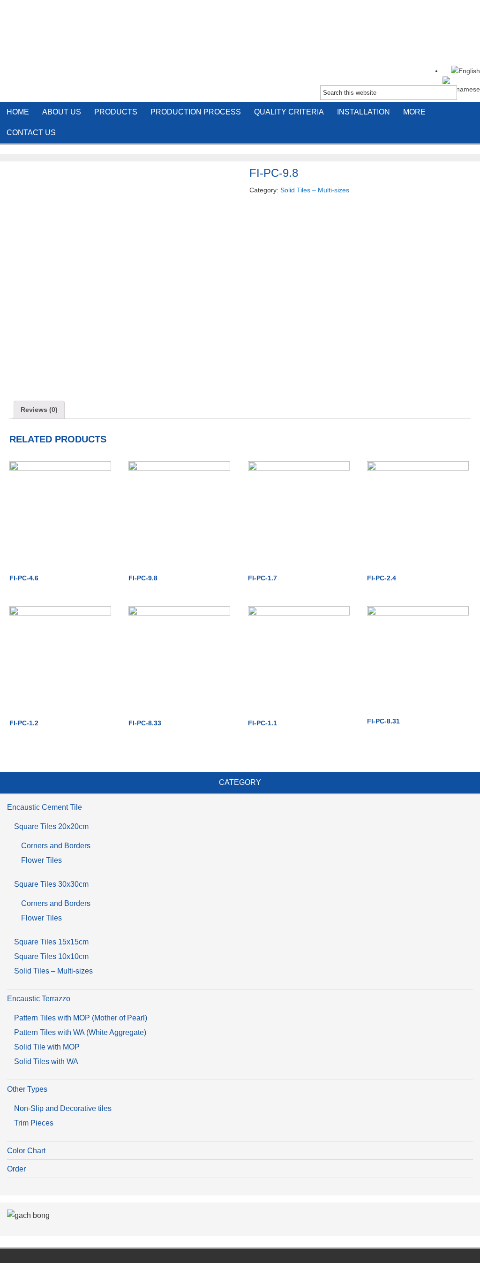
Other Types (27, 1089)
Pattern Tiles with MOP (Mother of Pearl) (80, 1018)
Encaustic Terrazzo (38, 999)
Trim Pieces (33, 1123)
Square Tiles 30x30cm (51, 884)
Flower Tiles (41, 860)
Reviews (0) (39, 409)
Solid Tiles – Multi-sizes (314, 190)
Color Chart (26, 1151)
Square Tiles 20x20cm (51, 826)
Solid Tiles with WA (46, 1061)
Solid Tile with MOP (47, 1047)
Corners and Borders (55, 846)
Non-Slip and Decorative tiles (63, 1108)
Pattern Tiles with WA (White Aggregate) (80, 1032)
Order (16, 1169)
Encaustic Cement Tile (240, 37)
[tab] (39, 410)
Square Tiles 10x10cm (51, 956)
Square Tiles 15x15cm (51, 942)
